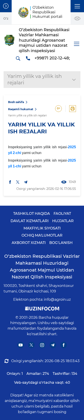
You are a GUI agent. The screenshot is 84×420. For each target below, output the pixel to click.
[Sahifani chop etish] (72, 108)
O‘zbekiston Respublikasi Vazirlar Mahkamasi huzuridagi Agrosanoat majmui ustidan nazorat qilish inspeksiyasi (42, 267)
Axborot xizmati (29, 243)
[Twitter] (31, 345)
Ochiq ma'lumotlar (42, 235)
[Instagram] (42, 345)
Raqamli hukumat (20, 109)
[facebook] (10, 182)
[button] (77, 6)
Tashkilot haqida (31, 213)
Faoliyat (62, 213)
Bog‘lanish (61, 243)
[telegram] (26, 182)
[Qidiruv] (18, 58)
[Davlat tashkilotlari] (6, 6)
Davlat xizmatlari (30, 221)
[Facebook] (63, 345)
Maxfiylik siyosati (42, 228)
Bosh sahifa (16, 102)
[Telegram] (53, 345)
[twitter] (17, 182)
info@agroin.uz (57, 299)
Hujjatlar (63, 221)
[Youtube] (20, 345)
